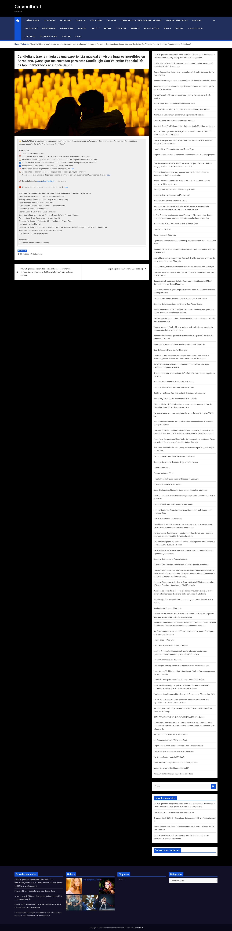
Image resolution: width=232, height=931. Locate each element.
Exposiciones (31, 28)
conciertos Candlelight (46, 181)
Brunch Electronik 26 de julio (165, 235)
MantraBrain (138, 928)
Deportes (196, 20)
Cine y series (96, 20)
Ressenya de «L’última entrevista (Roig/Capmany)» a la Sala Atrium (180, 298)
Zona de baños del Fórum (164, 473)
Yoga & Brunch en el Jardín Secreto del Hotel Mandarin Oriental (178, 746)
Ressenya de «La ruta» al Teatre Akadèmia (170, 559)
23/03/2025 (24, 254)
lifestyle (95, 28)
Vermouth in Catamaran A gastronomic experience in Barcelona (179, 115)
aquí (72, 169)
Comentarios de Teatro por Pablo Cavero (141, 20)
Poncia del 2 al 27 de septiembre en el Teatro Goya (174, 149)
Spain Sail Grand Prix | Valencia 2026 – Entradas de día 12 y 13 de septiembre (184, 126)
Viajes (78, 36)
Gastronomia (66, 28)
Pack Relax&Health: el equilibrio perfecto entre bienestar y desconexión (182, 109)
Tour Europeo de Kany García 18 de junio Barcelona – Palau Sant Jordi (181, 665)
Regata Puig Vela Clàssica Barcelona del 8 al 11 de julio (175, 398)
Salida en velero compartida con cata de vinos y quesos (176, 763)
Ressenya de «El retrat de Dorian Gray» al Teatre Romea (176, 462)
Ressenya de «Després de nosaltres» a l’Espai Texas (174, 189)
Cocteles (111, 20)
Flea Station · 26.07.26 (162, 229)
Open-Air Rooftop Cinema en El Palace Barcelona (173, 774)
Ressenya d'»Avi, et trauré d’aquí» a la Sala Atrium (173, 504)
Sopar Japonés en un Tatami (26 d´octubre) (125, 269)
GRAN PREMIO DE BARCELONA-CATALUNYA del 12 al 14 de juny (179, 717)
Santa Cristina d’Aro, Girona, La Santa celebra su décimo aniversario (180, 490)
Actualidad (65, 20)
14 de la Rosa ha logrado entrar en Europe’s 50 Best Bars (176, 479)
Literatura (121, 28)
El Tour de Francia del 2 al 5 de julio (167, 484)
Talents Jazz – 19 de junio (164, 640)
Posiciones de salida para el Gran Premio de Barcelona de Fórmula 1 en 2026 (184, 694)
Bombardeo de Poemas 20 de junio (167, 608)
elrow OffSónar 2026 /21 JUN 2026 (167, 660)
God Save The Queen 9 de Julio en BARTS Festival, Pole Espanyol (179, 393)
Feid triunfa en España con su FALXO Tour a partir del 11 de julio (179, 680)
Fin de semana (48, 28)
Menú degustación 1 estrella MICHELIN (169, 757)
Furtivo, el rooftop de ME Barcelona (168, 519)
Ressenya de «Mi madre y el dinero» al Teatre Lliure (174, 387)
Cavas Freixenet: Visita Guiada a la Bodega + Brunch (174, 120)
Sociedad (66, 36)
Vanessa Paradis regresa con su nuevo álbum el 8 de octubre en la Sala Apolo (185, 81)
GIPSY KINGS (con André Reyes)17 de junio (171, 646)
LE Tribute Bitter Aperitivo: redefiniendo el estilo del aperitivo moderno (181, 565)
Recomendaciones (48, 36)
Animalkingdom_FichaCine (92, 880)
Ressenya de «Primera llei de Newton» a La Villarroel (174, 456)
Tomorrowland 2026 (162, 468)
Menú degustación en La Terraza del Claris (170, 740)
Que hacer (30, 36)
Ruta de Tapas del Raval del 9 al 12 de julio (170, 350)
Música (167, 28)
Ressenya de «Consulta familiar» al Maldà (170, 201)
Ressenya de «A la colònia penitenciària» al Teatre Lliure (176, 224)
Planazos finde (195, 28)
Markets (135, 28)
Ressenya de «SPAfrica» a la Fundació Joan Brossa (174, 382)
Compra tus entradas (177, 20)
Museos (179, 28)
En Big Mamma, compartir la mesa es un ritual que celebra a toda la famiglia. (184, 267)
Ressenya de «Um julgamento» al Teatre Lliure (172, 195)
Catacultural (27, 7)
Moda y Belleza (151, 28)
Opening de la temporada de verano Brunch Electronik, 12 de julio (179, 344)
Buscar (213, 786)
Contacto (81, 20)
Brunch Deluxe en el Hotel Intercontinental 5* (171, 768)
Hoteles (82, 28)
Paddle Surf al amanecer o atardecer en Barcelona (174, 751)
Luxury (107, 28)
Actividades (49, 20)
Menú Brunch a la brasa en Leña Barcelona (171, 734)
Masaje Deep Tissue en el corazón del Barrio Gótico (174, 104)
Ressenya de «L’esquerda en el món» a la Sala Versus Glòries (178, 304)
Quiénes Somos (32, 20)
